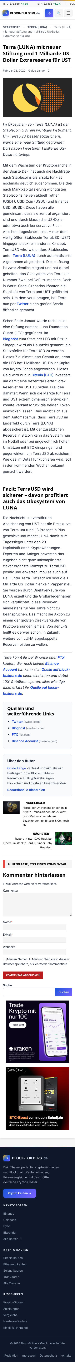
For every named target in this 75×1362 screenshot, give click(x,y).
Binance (8, 1213)
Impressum (28, 1355)
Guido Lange (36, 70)
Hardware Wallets (15, 1321)
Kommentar (10, 890)
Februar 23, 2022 (14, 70)
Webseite (9, 947)
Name (7, 922)
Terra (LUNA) (24, 256)
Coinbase (9, 1220)
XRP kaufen (11, 1277)
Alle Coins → (11, 1283)
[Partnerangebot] (37, 1061)
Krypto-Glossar (13, 1302)
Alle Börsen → (12, 1239)
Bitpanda (9, 1232)
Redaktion (11, 1355)
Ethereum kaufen (14, 1264)
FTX (61, 657)
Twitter (23, 304)
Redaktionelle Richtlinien (26, 790)
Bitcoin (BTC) (42, 375)
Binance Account (25, 741)
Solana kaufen (13, 1270)
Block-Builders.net (15, 1327)
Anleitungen (11, 1308)
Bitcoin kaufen (13, 1258)
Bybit (6, 1226)
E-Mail (7, 934)
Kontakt (65, 1355)
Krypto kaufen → (19, 1193)
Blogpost (10, 339)
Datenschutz (48, 1355)
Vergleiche (10, 1315)
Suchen (64, 992)
